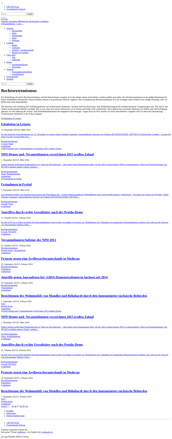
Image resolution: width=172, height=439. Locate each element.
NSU (3, 304)
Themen (9, 28)
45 (13, 406)
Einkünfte (16, 60)
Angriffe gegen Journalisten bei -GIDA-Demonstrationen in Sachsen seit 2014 (54, 277)
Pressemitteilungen (20, 64)
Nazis (10, 144)
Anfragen (16, 48)
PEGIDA (12, 232)
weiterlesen (6, 146)
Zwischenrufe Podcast (15, 9)
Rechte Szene (7, 250)
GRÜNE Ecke (12, 7)
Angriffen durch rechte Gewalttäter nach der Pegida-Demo (42, 212)
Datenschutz (17, 35)
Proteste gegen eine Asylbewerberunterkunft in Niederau (40, 258)
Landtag (9, 43)
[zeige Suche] (2, 17)
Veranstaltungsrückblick (22, 72)
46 (15, 406)
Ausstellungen (18, 74)
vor (26, 406)
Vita (13, 57)
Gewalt (4, 144)
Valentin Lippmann (9, 21)
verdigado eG (47, 432)
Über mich (10, 55)
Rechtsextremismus (9, 141)
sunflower (21, 432)
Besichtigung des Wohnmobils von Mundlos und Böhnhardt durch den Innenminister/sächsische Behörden (74, 295)
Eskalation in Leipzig (15, 124)
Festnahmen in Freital (16, 184)
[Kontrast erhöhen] (5, 17)
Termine (9, 69)
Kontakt (9, 79)
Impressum (11, 413)
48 (21, 406)
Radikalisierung (13, 174)
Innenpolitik (17, 31)
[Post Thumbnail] (11, 118)
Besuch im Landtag (20, 52)
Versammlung (19, 250)
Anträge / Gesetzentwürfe (23, 50)
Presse (9, 62)
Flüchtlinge (6, 269)
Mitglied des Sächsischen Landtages (33, 21)
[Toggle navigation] (23, 24)
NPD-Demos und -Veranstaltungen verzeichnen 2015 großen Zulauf (47, 154)
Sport (14, 38)
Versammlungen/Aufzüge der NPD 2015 (28, 240)
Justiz (14, 33)
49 (23, 406)
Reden (14, 45)
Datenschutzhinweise (15, 416)
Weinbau (15, 40)
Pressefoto (16, 67)
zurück (4, 406)
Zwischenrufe (12, 77)
